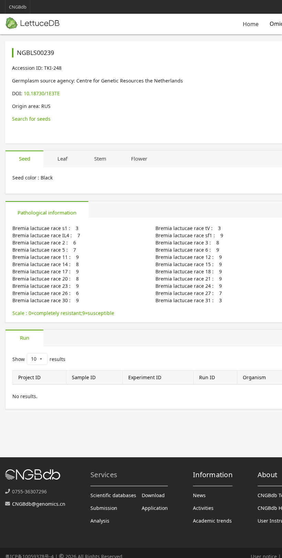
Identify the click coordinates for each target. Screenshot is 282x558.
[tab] (24, 159)
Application (155, 508)
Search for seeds (31, 119)
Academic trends (212, 520)
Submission (103, 508)
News (199, 495)
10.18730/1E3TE (42, 93)
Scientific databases (113, 495)
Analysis (99, 520)
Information (212, 474)
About (267, 474)
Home (251, 24)
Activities (203, 508)
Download (153, 495)
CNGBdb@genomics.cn (38, 504)
